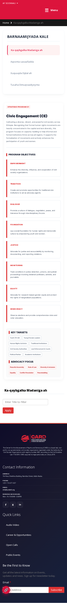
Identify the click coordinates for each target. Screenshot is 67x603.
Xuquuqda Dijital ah (21, 73)
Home (6, 22)
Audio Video (12, 524)
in (20, 504)
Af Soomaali (9, 3)
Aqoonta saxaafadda (22, 61)
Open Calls (12, 545)
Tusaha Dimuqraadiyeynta (25, 84)
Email (6, 582)
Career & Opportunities (18, 534)
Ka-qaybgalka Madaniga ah (27, 50)
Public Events (13, 555)
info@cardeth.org (9, 490)
